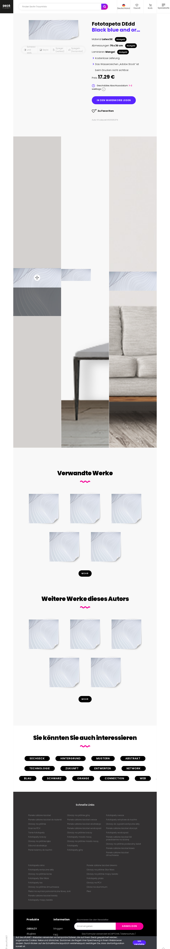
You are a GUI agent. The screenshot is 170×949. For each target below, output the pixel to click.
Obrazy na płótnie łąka (39, 841)
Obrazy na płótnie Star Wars (100, 869)
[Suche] (104, 7)
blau (27, 778)
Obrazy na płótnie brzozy (79, 832)
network (134, 768)
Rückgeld (121, 39)
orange (83, 778)
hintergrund (70, 758)
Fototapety (72, 845)
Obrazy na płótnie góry (78, 815)
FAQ (55, 934)
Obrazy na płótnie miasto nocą (82, 841)
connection (114, 778)
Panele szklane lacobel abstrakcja (84, 823)
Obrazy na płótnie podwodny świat (123, 843)
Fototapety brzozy (37, 836)
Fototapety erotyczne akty (41, 869)
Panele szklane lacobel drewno (102, 865)
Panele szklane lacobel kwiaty (43, 895)
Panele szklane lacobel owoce (82, 819)
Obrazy (32, 928)
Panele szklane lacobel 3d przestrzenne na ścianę (119, 838)
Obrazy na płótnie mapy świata (102, 874)
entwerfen (102, 768)
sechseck (37, 758)
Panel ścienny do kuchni (40, 849)
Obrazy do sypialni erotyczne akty (123, 823)
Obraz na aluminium (97, 887)
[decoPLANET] (6, 6)
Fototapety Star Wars (38, 878)
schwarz (54, 778)
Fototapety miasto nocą (79, 836)
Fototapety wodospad (117, 832)
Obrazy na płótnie (37, 823)
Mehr (85, 573)
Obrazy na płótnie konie (40, 874)
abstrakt (132, 758)
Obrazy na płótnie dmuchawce (43, 887)
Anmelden (129, 926)
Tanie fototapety (36, 832)
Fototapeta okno (36, 865)
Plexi (89, 891)
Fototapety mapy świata (40, 899)
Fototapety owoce (115, 815)
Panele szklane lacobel (39, 815)
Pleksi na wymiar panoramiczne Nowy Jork (49, 891)
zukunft (72, 768)
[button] (123, 6)
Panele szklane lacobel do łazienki (45, 819)
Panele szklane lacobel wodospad (84, 828)
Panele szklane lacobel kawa (120, 848)
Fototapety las (35, 882)
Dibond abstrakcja (37, 845)
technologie (39, 768)
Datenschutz (127, 933)
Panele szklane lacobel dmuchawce (117, 854)
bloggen (58, 928)
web (143, 778)
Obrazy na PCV (94, 882)
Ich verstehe (139, 942)
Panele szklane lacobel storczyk (121, 828)
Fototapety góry (75, 849)
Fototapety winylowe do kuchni (121, 819)
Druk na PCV (34, 828)
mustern (103, 758)
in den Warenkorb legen (114, 100)
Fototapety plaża (95, 878)
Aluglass (31, 933)
